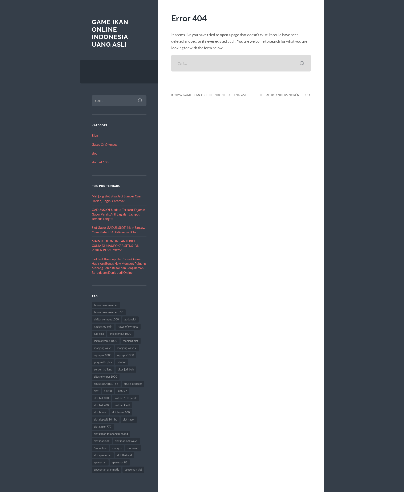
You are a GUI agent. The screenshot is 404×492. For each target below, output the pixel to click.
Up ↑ (307, 95)
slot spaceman (102, 455)
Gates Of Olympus (104, 144)
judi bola (99, 333)
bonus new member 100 (108, 312)
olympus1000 (125, 355)
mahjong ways (102, 348)
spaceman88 (120, 462)
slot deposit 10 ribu (105, 419)
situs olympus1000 (105, 376)
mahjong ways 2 (127, 348)
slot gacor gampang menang (111, 433)
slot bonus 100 (121, 412)
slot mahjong (101, 441)
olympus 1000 (103, 355)
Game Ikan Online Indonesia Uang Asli (110, 33)
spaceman (100, 462)
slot (94, 153)
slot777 (122, 391)
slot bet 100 (100, 162)
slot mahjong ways (126, 441)
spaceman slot (133, 469)
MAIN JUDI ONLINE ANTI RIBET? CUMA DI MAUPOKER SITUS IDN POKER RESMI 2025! (115, 245)
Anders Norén (287, 95)
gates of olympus (128, 326)
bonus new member (106, 305)
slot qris (117, 448)
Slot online (100, 448)
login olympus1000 (105, 341)
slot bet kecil (122, 405)
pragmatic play (103, 362)
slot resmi (133, 448)
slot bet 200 (101, 405)
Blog (95, 135)
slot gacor (129, 419)
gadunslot (130, 319)
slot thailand (124, 455)
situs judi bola (126, 369)
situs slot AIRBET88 (106, 383)
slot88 (108, 391)
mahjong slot (130, 341)
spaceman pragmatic (106, 469)
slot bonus (100, 412)
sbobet (122, 362)
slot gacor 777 (103, 426)
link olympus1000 (120, 333)
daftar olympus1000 (106, 319)
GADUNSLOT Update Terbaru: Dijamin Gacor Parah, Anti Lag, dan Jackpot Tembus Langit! (118, 214)
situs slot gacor (133, 383)
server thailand (103, 369)
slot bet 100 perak (125, 398)
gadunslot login (103, 326)
